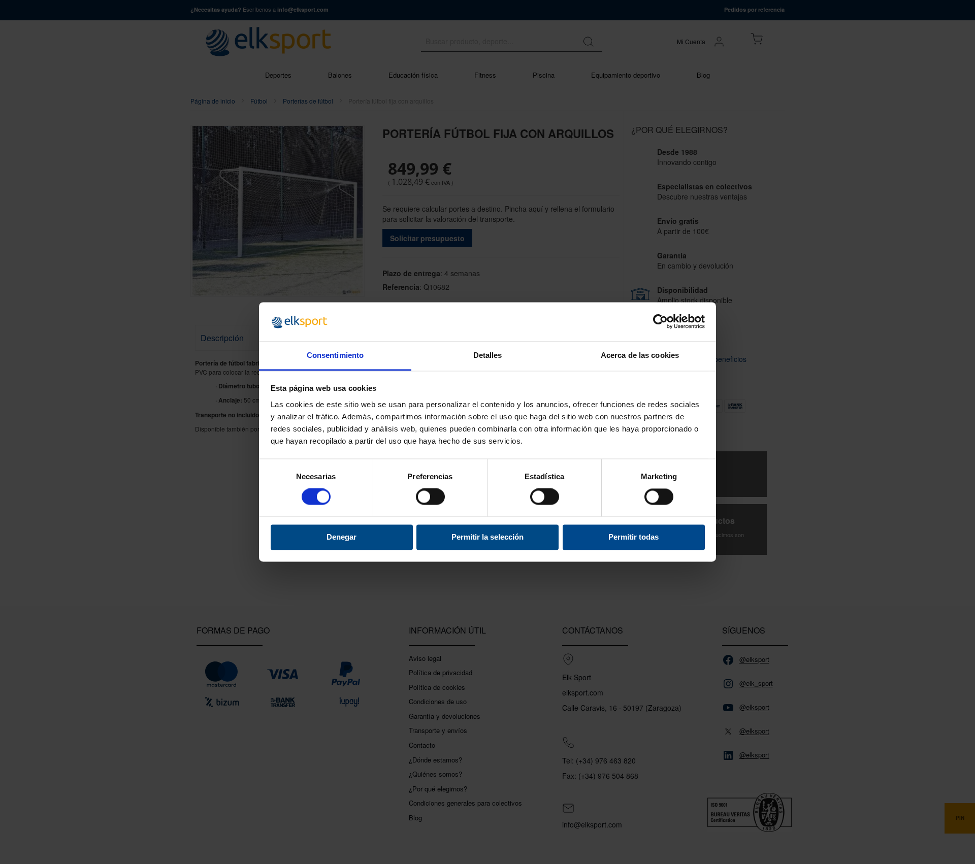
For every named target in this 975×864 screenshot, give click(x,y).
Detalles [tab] (487, 355)
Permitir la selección (487, 537)
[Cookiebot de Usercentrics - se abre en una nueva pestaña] (660, 321)
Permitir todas (633, 537)
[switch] (430, 498)
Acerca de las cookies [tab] (640, 355)
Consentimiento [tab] (335, 355)
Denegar (341, 537)
